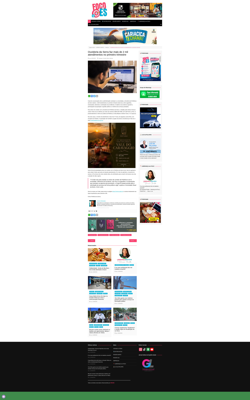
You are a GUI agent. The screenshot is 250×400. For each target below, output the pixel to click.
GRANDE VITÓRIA (96, 21)
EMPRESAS (133, 21)
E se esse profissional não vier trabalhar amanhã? (99, 355)
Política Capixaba (115, 234)
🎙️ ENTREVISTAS (106, 21)
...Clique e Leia (150, 191)
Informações (92, 265)
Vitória (101, 327)
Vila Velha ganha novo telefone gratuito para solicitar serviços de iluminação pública (124, 299)
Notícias (111, 58)
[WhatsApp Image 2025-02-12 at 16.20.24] (112, 224)
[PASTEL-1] (150, 212)
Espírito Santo (93, 234)
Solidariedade (104, 265)
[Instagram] (91, 211)
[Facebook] (92, 211)
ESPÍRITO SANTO (102, 263)
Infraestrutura (124, 293)
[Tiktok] (94, 211)
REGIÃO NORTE (117, 21)
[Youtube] (89, 211)
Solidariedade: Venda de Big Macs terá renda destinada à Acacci (98, 349)
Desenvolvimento (93, 263)
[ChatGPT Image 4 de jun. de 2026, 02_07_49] (150, 68)
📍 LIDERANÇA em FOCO (144, 21)
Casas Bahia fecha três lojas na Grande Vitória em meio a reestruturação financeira (98, 297)
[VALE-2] (111, 145)
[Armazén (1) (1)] (137, 10)
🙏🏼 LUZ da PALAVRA (94, 24)
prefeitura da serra (127, 234)
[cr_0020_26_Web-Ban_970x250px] (125, 35)
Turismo (96, 327)
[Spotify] (96, 211)
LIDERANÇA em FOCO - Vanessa (121, 265)
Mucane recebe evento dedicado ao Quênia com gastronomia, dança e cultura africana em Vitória (99, 331)
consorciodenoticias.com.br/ (103, 207)
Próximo (132, 240)
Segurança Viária (118, 325)
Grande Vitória (106, 58)
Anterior (92, 240)
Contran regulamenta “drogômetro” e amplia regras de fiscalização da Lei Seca (125, 329)
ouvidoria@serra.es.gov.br (96, 120)
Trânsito (125, 325)
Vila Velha (125, 295)
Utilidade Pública (118, 295)
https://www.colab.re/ (117, 191)
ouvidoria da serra (104, 234)
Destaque (101, 58)
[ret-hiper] (150, 117)
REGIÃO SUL (125, 21)
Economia (92, 291)
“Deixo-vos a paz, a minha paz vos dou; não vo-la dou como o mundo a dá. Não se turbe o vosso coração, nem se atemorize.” (150, 156)
